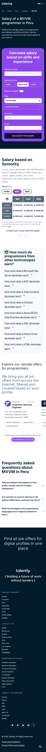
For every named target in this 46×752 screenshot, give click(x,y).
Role (6, 96)
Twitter (33, 725)
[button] (23, 73)
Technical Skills (11, 69)
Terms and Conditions (11, 742)
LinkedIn (12, 725)
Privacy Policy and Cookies (13, 745)
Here (9, 226)
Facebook (28, 725)
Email (6, 124)
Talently (7, 4)
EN (39, 4)
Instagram (17, 725)
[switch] (21, 91)
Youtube (23, 725)
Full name (8, 113)
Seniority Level (10, 80)
